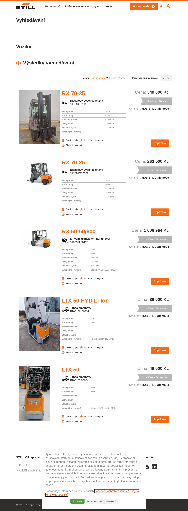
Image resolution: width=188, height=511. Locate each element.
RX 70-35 (73, 93)
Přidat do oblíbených (93, 140)
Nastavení (111, 501)
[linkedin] (154, 468)
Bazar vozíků (52, 6)
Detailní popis (72, 140)
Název (122, 78)
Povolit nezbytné (94, 501)
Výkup (97, 6)
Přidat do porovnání (74, 145)
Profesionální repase (77, 6)
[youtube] (146, 468)
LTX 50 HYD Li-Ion (85, 301)
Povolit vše (77, 501)
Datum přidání (98, 78)
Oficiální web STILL (31, 470)
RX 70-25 (73, 162)
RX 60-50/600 (79, 231)
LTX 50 (70, 370)
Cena (113, 78)
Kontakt (110, 6)
